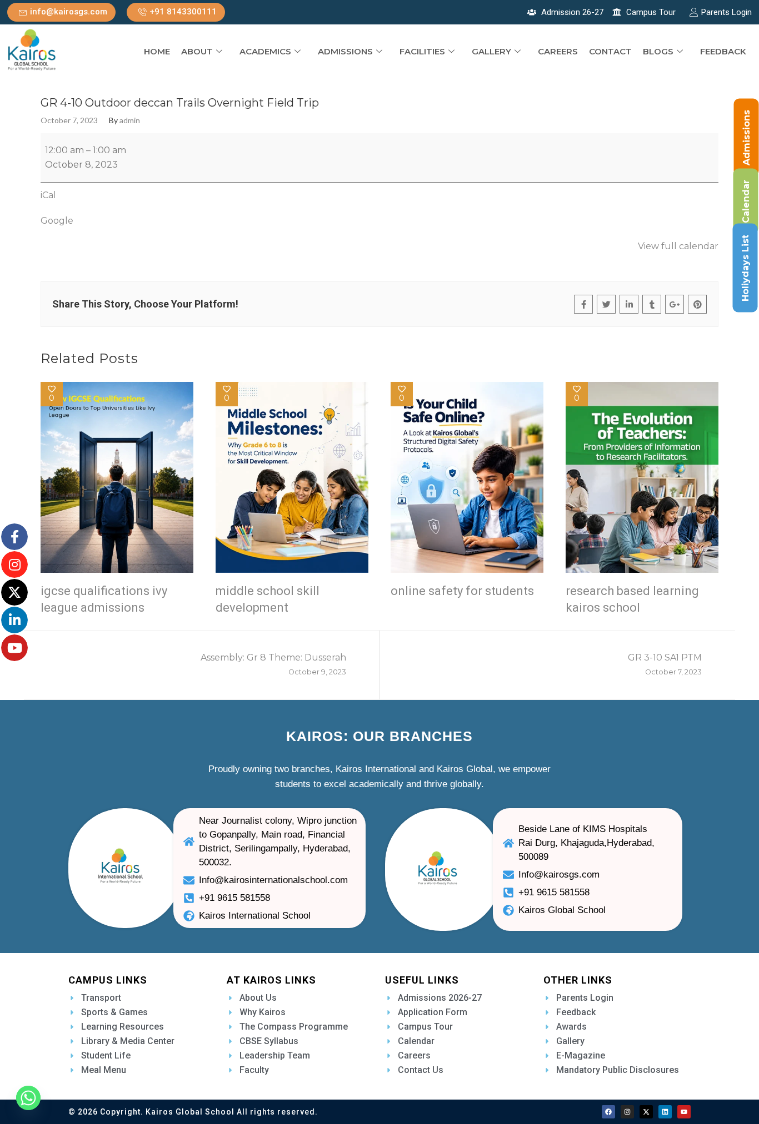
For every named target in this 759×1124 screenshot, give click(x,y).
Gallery (491, 51)
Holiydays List (745, 268)
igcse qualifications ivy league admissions (104, 599)
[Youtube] (684, 1111)
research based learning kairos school (632, 599)
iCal (48, 195)
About (197, 51)
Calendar (746, 201)
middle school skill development (267, 599)
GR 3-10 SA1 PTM (665, 664)
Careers (558, 51)
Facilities (422, 51)
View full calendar (678, 246)
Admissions (345, 51)
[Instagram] (627, 1111)
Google (57, 220)
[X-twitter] (646, 1111)
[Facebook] (608, 1111)
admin (129, 120)
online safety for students (462, 591)
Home (157, 51)
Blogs (658, 51)
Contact (610, 51)
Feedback (723, 51)
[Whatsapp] (28, 1098)
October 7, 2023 (69, 120)
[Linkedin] (665, 1111)
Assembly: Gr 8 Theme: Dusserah (273, 664)
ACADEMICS (265, 51)
